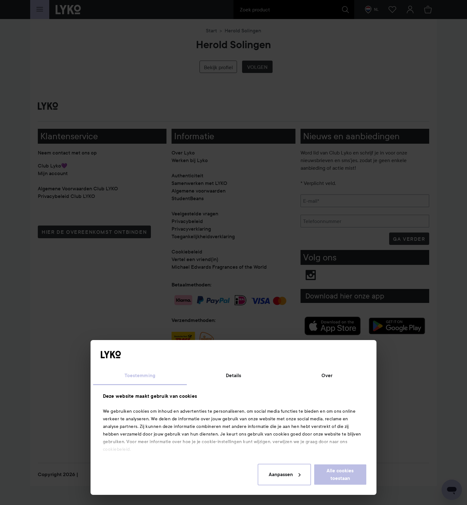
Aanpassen (281, 474)
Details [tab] (233, 375)
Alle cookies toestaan (340, 474)
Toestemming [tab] (140, 375)
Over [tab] (326, 375)
